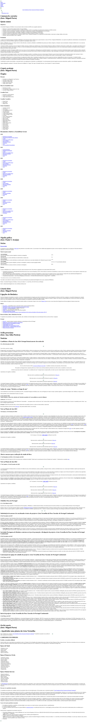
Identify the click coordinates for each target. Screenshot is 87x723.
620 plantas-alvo (5, 683)
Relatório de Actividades (7, 136)
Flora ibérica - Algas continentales (9, 307)
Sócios (1, 5)
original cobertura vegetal (28, 417)
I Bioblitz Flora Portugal (28, 507)
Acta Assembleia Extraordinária (9, 145)
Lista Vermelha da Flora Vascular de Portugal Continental (23, 633)
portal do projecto (30, 707)
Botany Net (44, 301)
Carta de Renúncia (6, 149)
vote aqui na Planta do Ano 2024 (39, 365)
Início (1, 2)
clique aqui (16, 248)
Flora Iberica (5, 305)
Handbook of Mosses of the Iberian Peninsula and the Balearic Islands (16, 306)
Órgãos (1, 4)
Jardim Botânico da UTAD (8, 324)
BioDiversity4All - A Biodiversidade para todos (12, 326)
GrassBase (5, 309)
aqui (27, 384)
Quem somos (2, 3)
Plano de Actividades (7, 141)
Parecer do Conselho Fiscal (8, 139)
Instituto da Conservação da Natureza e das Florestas (12, 322)
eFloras (4, 310)
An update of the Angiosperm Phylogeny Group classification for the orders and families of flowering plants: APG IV (25, 312)
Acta (4, 144)
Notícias (2, 6)
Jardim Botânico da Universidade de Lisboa (11, 325)
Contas (4, 138)
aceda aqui (17, 406)
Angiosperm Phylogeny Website (9, 311)
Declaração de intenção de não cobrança (10, 137)
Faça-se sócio (3, 246)
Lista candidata (5, 140)
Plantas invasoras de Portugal (8, 327)
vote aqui (44, 435)
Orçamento (5, 142)
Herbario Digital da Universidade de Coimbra (11, 323)
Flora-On (4, 321)
